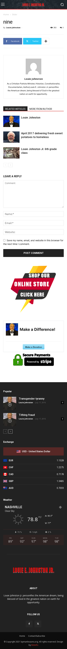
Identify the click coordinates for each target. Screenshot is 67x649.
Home (6, 14)
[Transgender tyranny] (9, 403)
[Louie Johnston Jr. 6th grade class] (11, 153)
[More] (45, 41)
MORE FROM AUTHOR (40, 109)
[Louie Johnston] (11, 121)
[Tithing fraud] (9, 419)
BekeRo (34, 645)
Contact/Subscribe (36, 636)
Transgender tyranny (31, 398)
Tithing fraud (27, 414)
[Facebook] (29, 624)
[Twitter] (38, 624)
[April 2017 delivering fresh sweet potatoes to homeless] (11, 137)
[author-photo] (33, 74)
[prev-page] (5, 165)
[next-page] (10, 165)
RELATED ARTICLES (15, 109)
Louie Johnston (13, 27)
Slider (14, 14)
